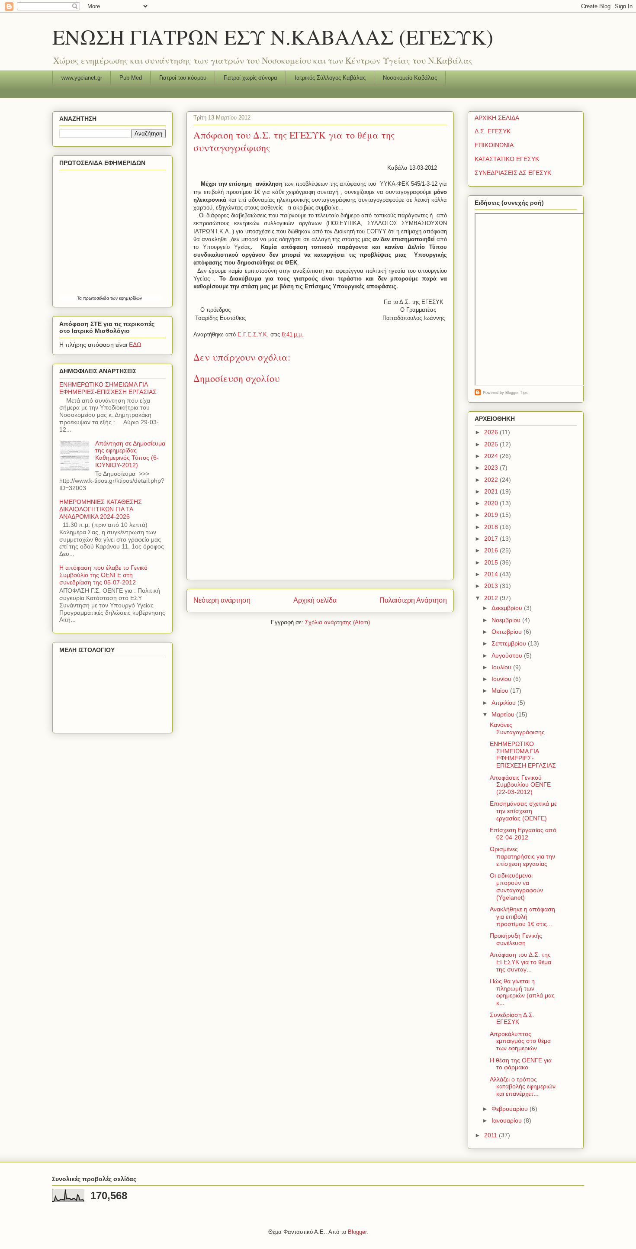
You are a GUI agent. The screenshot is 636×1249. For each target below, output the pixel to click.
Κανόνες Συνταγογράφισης (517, 728)
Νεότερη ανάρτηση (222, 600)
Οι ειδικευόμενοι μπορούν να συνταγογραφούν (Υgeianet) (516, 886)
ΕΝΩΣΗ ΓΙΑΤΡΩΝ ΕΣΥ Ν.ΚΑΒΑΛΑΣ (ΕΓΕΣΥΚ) (272, 36)
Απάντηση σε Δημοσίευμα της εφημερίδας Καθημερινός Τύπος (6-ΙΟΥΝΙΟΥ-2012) (130, 454)
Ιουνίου (502, 678)
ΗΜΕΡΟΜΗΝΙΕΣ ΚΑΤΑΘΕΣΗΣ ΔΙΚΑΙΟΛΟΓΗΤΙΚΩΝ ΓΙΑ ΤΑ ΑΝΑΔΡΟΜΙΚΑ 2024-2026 (100, 509)
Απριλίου (504, 702)
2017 (492, 538)
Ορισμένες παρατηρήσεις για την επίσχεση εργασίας (522, 856)
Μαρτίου (503, 714)
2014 (492, 574)
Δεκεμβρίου (507, 607)
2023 (492, 467)
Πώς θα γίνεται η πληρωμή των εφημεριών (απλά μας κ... (522, 992)
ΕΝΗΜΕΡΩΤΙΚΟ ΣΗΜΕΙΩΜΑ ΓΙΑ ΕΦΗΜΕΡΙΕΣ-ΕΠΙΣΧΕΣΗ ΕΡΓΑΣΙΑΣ (108, 388)
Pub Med (130, 77)
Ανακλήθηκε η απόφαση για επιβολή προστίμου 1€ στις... (522, 916)
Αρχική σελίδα (315, 600)
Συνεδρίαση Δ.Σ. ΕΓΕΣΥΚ (512, 1018)
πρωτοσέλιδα (96, 298)
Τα (80, 298)
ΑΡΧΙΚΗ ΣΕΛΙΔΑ (497, 117)
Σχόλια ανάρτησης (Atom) (337, 622)
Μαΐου (500, 690)
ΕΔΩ (135, 344)
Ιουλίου (502, 667)
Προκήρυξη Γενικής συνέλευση (516, 939)
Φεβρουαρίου (510, 1108)
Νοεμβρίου (506, 619)
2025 (492, 444)
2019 (492, 514)
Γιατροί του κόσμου (182, 77)
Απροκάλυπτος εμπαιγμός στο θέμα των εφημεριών (520, 1041)
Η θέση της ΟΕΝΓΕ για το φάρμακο (521, 1064)
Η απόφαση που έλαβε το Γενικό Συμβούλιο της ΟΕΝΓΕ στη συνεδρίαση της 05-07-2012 (103, 575)
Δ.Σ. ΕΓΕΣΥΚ (493, 131)
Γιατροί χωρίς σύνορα (250, 77)
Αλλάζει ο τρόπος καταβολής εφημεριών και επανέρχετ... (523, 1086)
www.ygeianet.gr (81, 77)
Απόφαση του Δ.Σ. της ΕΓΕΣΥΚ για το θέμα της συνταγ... (520, 962)
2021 (492, 491)
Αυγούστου (507, 655)
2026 (492, 432)
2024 (492, 455)
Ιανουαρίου (507, 1120)
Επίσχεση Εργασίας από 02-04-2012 (523, 833)
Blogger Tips (516, 393)
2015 (492, 562)
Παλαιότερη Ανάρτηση (413, 600)
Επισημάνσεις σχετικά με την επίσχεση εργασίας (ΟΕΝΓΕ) (523, 811)
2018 (492, 526)
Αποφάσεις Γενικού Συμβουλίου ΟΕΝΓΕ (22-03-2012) (520, 785)
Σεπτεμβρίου (509, 643)
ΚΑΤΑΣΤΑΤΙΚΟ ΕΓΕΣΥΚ (507, 158)
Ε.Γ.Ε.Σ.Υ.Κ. (254, 334)
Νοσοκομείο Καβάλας (410, 77)
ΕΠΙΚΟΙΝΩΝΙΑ (494, 145)
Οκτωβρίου (507, 631)
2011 (491, 1135)
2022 (492, 479)
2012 (492, 597)
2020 (492, 503)
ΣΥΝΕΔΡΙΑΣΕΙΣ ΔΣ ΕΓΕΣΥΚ (513, 172)
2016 (492, 550)
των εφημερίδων (125, 298)
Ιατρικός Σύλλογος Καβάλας (330, 77)
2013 (492, 585)
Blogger (357, 1232)
